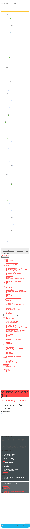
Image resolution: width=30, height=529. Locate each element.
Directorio (9, 313)
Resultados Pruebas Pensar (13, 281)
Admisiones (6, 305)
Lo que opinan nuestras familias (15, 278)
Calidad (5, 282)
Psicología (9, 294)
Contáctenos (7, 311)
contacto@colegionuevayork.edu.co (11, 480)
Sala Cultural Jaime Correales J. (14, 290)
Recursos (6, 286)
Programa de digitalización (13, 298)
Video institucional (11, 264)
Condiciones (6, 489)
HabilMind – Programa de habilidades (16, 291)
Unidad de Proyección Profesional (15, 272)
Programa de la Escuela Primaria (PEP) (16, 269)
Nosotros (6, 259)
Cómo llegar (9, 312)
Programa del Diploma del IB (13, 250)
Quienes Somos (10, 308)
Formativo (9, 274)
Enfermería (9, 293)
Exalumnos (6, 307)
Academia (6, 265)
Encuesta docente (11, 267)
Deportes (8, 277)
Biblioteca (9, 287)
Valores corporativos (12, 263)
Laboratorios (9, 295)
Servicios (5, 299)
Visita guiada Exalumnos (13, 309)
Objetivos (9, 285)
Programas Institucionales (13, 273)
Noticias (5, 486)
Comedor (8, 300)
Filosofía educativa (11, 261)
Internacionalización (12, 270)
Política (8, 283)
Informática (9, 296)
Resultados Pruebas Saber (13, 280)
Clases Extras (9, 303)
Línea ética (6, 492)
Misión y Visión (10, 260)
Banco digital (10, 289)
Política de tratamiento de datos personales (13, 491)
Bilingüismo (9, 276)
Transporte (9, 302)
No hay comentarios (5, 411)
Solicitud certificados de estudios (15, 304)
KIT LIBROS (20, 251)
